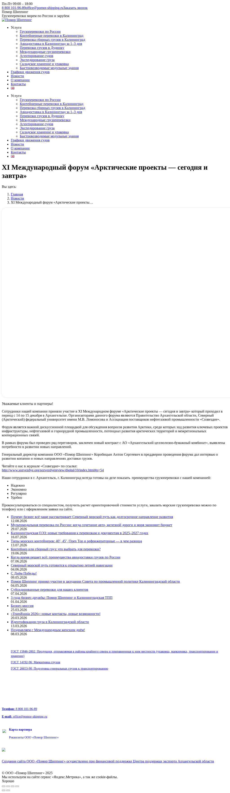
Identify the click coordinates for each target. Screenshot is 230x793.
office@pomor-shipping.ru (44, 8)
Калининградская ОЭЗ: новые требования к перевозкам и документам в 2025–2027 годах (79, 533)
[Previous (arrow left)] (3, 790)
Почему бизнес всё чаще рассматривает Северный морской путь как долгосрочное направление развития (92, 517)
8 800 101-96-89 (14, 8)
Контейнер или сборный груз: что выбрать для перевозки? (56, 549)
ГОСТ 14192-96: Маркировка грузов (35, 662)
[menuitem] (16, 27)
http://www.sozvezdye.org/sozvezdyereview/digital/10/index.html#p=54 (53, 470)
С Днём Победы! (24, 573)
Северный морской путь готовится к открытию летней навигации (62, 565)
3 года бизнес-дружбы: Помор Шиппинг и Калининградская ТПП (62, 598)
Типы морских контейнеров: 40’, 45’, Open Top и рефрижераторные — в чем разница (76, 541)
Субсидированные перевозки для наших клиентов (49, 589)
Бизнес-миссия (22, 606)
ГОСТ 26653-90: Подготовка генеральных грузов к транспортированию (59, 668)
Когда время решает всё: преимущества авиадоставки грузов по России (65, 557)
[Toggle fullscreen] (12, 786)
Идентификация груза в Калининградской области (50, 622)
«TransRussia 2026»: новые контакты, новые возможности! (55, 614)
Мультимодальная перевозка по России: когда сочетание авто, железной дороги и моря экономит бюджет (91, 525)
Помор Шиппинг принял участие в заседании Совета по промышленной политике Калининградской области (95, 581)
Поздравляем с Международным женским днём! (48, 630)
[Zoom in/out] (17, 786)
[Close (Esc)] (3, 786)
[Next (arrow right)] (8, 790)
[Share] (8, 786)
